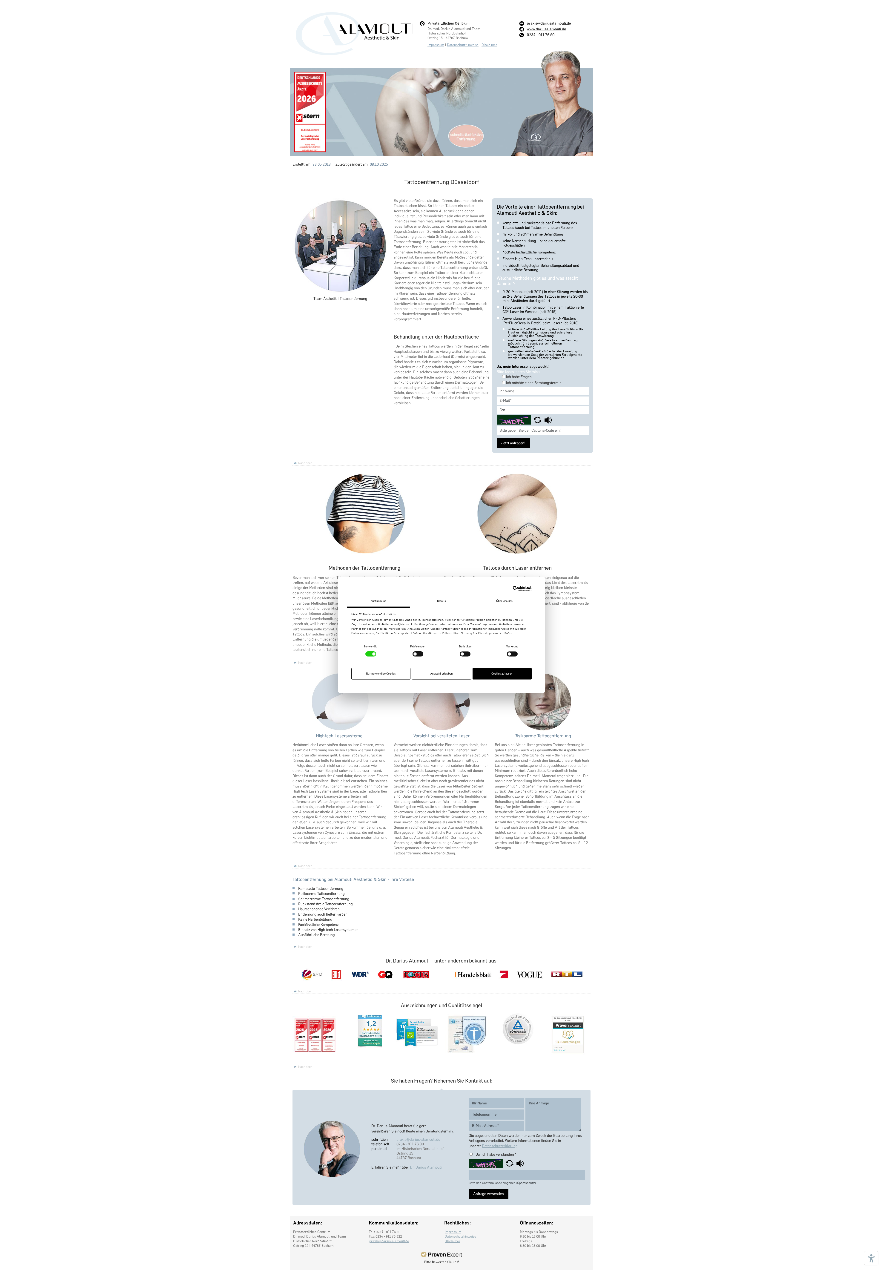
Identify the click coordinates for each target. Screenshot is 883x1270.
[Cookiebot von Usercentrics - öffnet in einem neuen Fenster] (511, 588)
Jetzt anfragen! (513, 443)
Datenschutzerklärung (500, 1146)
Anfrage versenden (488, 1194)
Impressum (435, 45)
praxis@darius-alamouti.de (418, 1139)
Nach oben (305, 463)
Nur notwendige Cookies (381, 673)
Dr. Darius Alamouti (426, 1167)
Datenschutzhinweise (463, 45)
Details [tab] (441, 601)
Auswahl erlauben (441, 673)
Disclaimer (489, 45)
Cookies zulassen (502, 673)
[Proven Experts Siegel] (441, 1254)
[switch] (418, 654)
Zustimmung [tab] (379, 601)
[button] (538, 419)
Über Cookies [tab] (504, 601)
